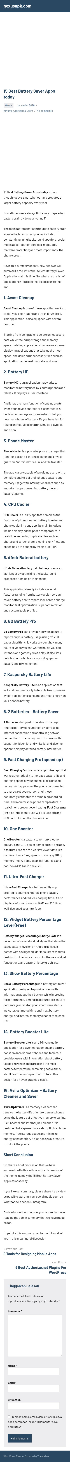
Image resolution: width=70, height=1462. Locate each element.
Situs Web (14, 1399)
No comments (45, 110)
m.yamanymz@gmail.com (18, 110)
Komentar (15, 1311)
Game (8, 105)
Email (12, 1382)
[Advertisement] (35, 52)
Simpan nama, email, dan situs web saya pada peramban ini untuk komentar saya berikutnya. (35, 1421)
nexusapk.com (17, 5)
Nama (12, 1365)
